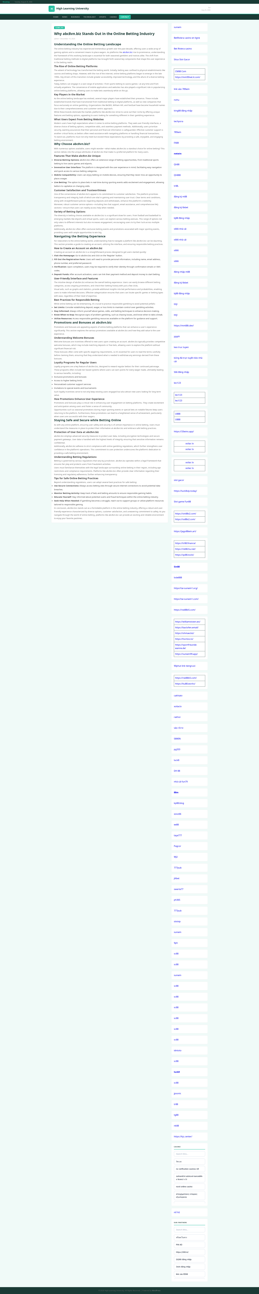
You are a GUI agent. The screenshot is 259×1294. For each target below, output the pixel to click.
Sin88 (177, 566)
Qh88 (176, 164)
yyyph (177, 336)
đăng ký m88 (180, 196)
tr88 (176, 1104)
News (64, 17)
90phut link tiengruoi (184, 665)
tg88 (176, 1114)
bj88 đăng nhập (182, 218)
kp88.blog (179, 803)
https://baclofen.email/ (186, 627)
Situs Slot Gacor (182, 59)
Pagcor (177, 846)
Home (55, 17)
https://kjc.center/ (183, 1136)
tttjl (175, 304)
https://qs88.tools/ (184, 554)
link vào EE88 (182, 1274)
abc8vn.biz (127, 52)
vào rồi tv (178, 727)
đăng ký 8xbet (181, 207)
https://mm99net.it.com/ (187, 77)
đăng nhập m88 (182, 271)
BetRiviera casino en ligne (187, 37)
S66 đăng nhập (181, 372)
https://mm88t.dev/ (184, 325)
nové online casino (184, 1186)
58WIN (177, 738)
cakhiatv (178, 695)
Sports (102, 17)
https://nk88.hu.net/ (185, 549)
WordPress (156, 1290)
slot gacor (179, 480)
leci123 (177, 382)
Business (75, 17)
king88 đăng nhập (183, 110)
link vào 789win (182, 89)
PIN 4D (179, 1244)
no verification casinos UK (187, 1169)
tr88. (176, 185)
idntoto (177, 1050)
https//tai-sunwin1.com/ (186, 598)
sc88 (176, 953)
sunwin (177, 27)
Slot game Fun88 (182, 501)
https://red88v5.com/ (184, 609)
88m (176, 792)
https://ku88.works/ (185, 683)
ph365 (177, 899)
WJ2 (176, 856)
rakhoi (177, 717)
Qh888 (177, 175)
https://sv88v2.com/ (185, 519)
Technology (90, 17)
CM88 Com (180, 71)
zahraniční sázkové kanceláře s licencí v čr (189, 1177)
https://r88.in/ (182, 1252)
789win (177, 132)
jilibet (176, 878)
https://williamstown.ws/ (187, 621)
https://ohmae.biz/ (184, 633)
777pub (178, 867)
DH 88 (177, 770)
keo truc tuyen (181, 347)
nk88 (176, 1125)
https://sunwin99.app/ (186, 653)
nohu (176, 99)
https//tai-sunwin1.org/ (186, 588)
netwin (178, 153)
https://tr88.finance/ (185, 543)
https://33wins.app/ (184, 431)
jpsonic (177, 1093)
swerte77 (178, 889)
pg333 (177, 749)
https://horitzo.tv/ (184, 638)
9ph (176, 942)
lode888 (178, 577)
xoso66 (177, 813)
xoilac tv (189, 443)
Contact (125, 17)
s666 (176, 250)
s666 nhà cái (180, 228)
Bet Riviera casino (183, 48)
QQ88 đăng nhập (184, 1259)
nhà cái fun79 (181, 781)
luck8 (176, 760)
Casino (113, 17)
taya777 (178, 835)
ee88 (176, 824)
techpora (178, 121)
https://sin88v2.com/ (185, 513)
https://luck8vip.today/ (185, 490)
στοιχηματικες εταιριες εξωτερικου (186, 1195)
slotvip (177, 921)
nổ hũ (177, 1212)
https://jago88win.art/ (185, 531)
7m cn (178, 1161)
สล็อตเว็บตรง (181, 1237)
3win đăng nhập (183, 1266)
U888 (177, 413)
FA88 (176, 142)
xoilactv (178, 706)
